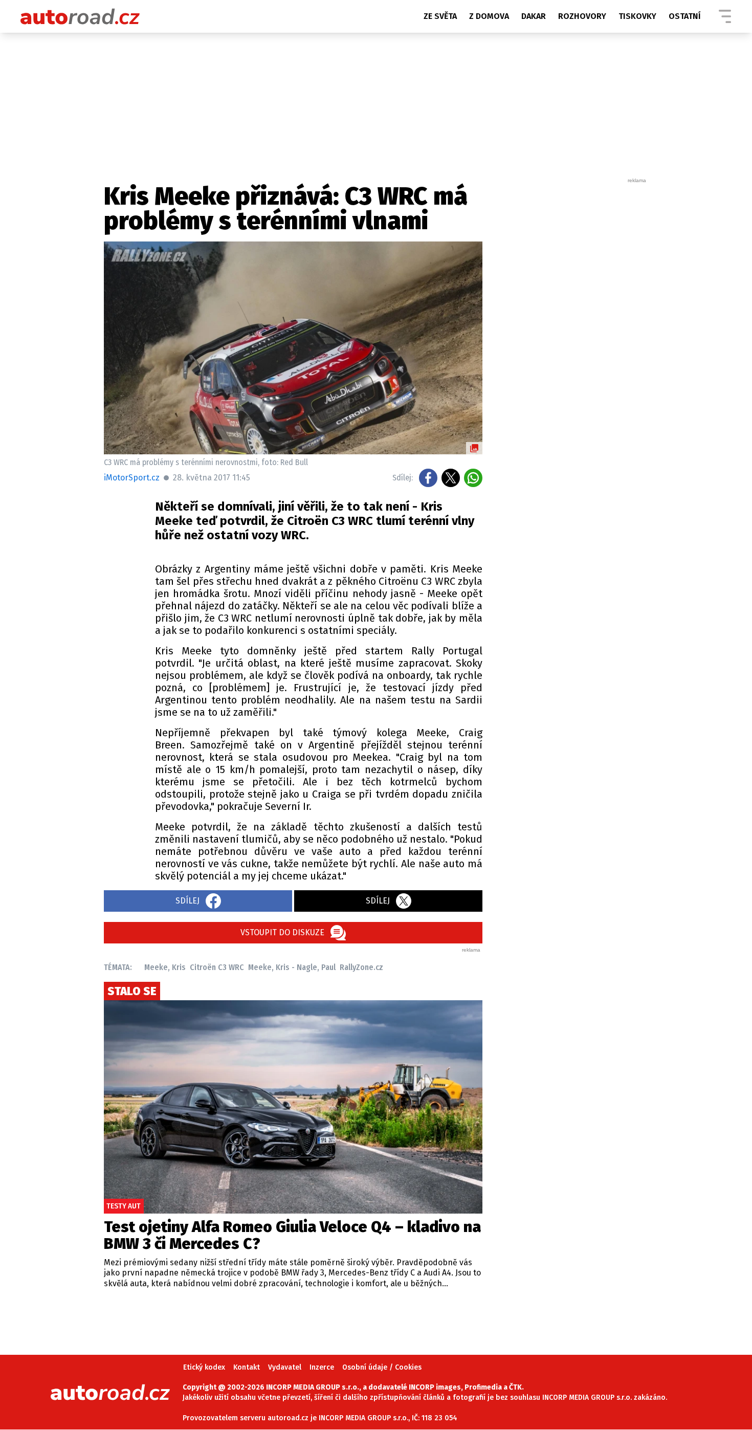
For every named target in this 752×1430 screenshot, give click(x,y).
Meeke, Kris (165, 967)
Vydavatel (284, 1367)
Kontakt (246, 1367)
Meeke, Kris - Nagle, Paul (292, 967)
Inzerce (321, 1367)
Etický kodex (204, 1367)
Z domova (489, 16)
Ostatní (685, 16)
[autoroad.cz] (80, 16)
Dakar (533, 16)
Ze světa (440, 16)
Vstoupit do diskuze (282, 932)
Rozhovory (582, 16)
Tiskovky (637, 16)
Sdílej (187, 901)
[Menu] (725, 16)
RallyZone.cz (361, 967)
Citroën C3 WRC (217, 967)
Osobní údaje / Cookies (382, 1367)
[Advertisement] (571, 337)
